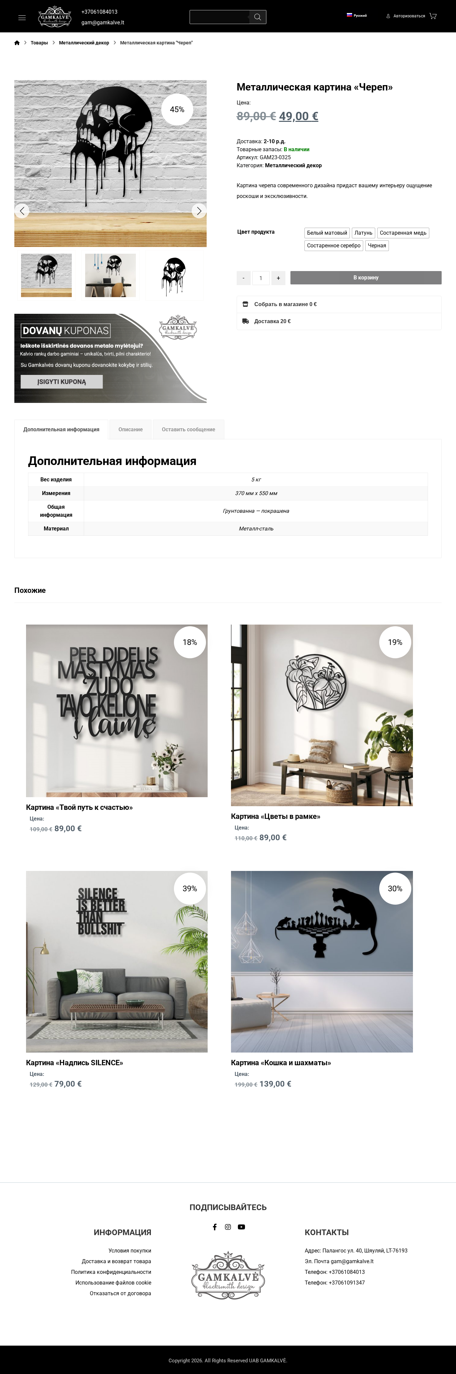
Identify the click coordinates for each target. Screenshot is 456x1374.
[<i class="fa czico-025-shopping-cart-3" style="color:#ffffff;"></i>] (433, 15)
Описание (131, 429)
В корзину (366, 277)
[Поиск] (257, 17)
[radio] (327, 233)
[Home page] (17, 42)
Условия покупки (129, 1250)
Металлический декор (293, 165)
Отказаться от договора (120, 1293)
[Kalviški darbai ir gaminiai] (54, 16)
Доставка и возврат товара (116, 1261)
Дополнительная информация (61, 429)
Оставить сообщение (188, 429)
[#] (214, 1227)
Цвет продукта (256, 232)
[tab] (61, 429)
